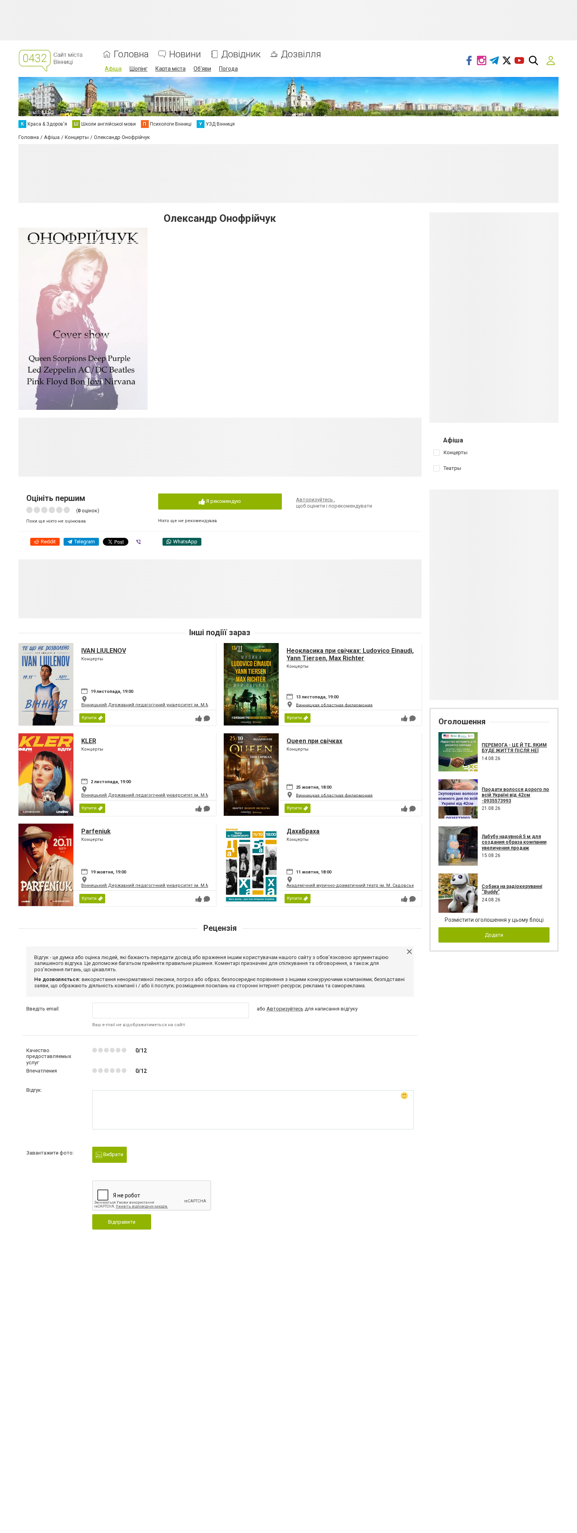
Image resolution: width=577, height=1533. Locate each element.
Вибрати (112, 1154)
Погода (228, 69)
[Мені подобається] (198, 718)
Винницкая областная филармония (334, 704)
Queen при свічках (314, 741)
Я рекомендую (223, 501)
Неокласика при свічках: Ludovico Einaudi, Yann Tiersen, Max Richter (350, 654)
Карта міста (170, 69)
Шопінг (139, 69)
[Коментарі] (207, 718)
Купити (89, 717)
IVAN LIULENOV (103, 650)
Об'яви (202, 69)
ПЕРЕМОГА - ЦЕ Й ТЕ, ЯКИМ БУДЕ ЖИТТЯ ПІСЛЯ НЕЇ (514, 747)
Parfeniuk (96, 831)
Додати (494, 935)
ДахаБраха (303, 831)
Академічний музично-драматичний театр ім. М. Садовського (354, 885)
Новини (185, 54)
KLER (88, 741)
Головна (131, 54)
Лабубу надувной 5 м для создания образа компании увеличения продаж (514, 842)
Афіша (113, 69)
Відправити (121, 1222)
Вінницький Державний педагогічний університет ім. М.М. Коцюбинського (164, 704)
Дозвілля (301, 54)
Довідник (241, 54)
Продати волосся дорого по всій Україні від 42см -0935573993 (515, 795)
